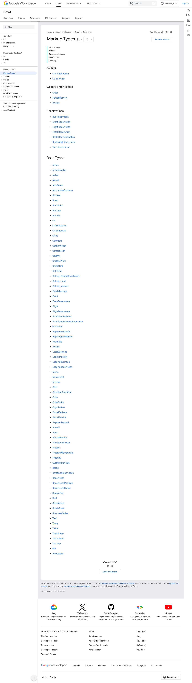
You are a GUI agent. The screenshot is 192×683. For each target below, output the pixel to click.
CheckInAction (59, 225)
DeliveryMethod (60, 286)
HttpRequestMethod (62, 336)
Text (54, 518)
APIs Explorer (95, 650)
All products (72, 3)
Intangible (57, 341)
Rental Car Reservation (63, 137)
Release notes (47, 645)
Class (55, 235)
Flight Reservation (61, 127)
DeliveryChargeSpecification (66, 276)
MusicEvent (58, 377)
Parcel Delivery (59, 97)
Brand (55, 200)
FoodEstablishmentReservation (67, 321)
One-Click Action (60, 73)
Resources (92, 3)
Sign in (185, 3)
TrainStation (58, 538)
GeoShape (57, 326)
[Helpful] (167, 32)
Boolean (56, 195)
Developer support (49, 650)
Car (54, 220)
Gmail (58, 3)
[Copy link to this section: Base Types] (67, 158)
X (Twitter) (141, 645)
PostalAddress (59, 437)
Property (56, 457)
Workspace (28, 3)
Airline (55, 175)
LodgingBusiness (61, 362)
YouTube (141, 650)
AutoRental (57, 185)
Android (76, 665)
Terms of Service (48, 654)
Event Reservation (61, 122)
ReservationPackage (62, 483)
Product (56, 447)
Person (56, 427)
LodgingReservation (62, 367)
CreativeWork (59, 261)
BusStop (56, 210)
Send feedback (162, 39)
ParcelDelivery (59, 412)
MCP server (51, 18)
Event (55, 296)
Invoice (56, 102)
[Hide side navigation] (34, 678)
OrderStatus (58, 402)
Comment (57, 240)
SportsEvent (58, 508)
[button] (18, 39)
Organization (58, 407)
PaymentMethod (60, 422)
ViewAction (58, 553)
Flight (55, 306)
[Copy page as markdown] (87, 39)
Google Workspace (63, 32)
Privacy (53, 677)
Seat (54, 498)
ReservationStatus (61, 488)
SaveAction (58, 493)
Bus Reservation (60, 117)
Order (55, 92)
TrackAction (58, 533)
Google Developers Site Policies (77, 586)
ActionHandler (59, 170)
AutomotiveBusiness (62, 190)
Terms (44, 677)
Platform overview (49, 636)
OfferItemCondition (61, 392)
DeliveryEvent (59, 281)
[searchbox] (18, 27)
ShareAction (58, 503)
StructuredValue (60, 513)
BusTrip (56, 215)
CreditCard (57, 266)
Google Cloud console (98, 645)
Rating (55, 468)
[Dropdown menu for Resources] (100, 3)
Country (56, 256)
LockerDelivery (59, 357)
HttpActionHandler (61, 331)
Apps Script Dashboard (99, 641)
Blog (139, 636)
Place (55, 432)
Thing (55, 523)
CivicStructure (59, 230)
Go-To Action (58, 78)
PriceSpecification (61, 442)
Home (48, 3)
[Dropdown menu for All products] (81, 3)
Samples (66, 18)
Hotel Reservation (61, 132)
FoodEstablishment (62, 316)
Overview (8, 18)
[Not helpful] (171, 32)
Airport (55, 180)
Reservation (58, 478)
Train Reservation (60, 147)
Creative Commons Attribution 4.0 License (117, 583)
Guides (21, 18)
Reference (35, 18)
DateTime (57, 271)
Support (78, 18)
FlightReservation (61, 311)
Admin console (95, 636)
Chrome (89, 665)
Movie (55, 372)
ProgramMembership (62, 452)
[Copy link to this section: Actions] (59, 68)
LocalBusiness (59, 351)
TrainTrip (56, 543)
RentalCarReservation (63, 473)
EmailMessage (59, 291)
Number (56, 382)
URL (54, 548)
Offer (55, 387)
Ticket (55, 528)
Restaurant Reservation (63, 142)
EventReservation (61, 301)
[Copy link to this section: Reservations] (66, 111)
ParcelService (59, 417)
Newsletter (141, 641)
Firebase (102, 665)
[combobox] (143, 3)
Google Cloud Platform (121, 665)
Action (55, 165)
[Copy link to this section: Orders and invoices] (75, 87)
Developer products (49, 641)
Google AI (141, 665)
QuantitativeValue (61, 463)
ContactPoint (58, 251)
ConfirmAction (59, 245)
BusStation (57, 205)
